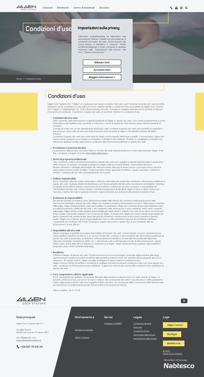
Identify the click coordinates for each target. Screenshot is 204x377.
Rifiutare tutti (102, 62)
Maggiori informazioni (101, 77)
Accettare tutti (102, 70)
